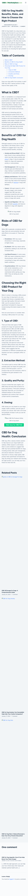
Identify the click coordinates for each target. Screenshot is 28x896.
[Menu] (25, 2)
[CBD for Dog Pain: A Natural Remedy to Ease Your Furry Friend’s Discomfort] (14, 775)
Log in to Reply (18, 860)
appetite (15, 204)
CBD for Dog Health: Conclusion (14, 77)
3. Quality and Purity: (13, 74)
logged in (11, 879)
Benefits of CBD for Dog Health (14, 62)
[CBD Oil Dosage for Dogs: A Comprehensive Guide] (14, 532)
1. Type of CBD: (12, 70)
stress (6, 159)
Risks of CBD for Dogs (11, 64)
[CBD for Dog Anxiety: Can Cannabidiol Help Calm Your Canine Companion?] (14, 654)
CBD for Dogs (14, 26)
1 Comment (22, 26)
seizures (16, 182)
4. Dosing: (10, 76)
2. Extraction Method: (14, 72)
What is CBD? (8, 60)
